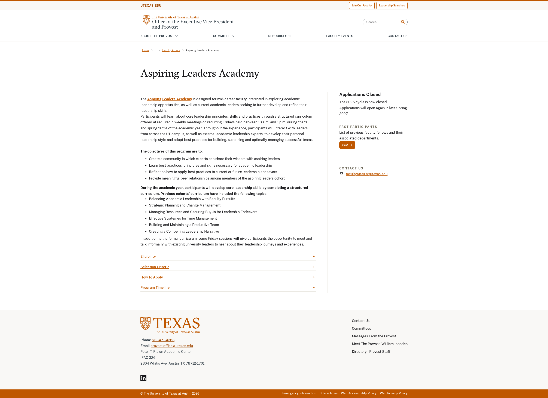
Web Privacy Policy (394, 393)
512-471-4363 (163, 340)
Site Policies (329, 393)
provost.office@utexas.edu (171, 346)
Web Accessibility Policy (359, 393)
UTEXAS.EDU (150, 5)
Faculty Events (339, 36)
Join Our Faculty (362, 5)
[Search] (403, 22)
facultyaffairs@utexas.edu (366, 174)
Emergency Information (299, 393)
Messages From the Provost (374, 336)
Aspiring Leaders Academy (169, 99)
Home (145, 50)
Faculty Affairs (171, 50)
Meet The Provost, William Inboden (380, 344)
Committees (223, 36)
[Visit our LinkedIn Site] (145, 380)
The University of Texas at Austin (167, 393)
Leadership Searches (392, 5)
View (345, 145)
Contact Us (398, 36)
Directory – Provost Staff (371, 352)
